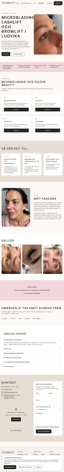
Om (34, 3)
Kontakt (50, 3)
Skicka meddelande (43, 431)
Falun (20, 318)
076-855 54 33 (8, 389)
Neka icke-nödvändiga (25, 467)
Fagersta (27, 318)
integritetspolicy (55, 427)
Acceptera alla (10, 467)
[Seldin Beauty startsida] (8, 3)
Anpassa (38, 467)
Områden (41, 3)
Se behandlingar (17, 54)
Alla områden (36, 318)
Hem (17, 3)
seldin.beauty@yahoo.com (11, 392)
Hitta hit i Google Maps (16, 430)
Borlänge (12, 318)
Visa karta (16, 419)
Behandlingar (26, 3)
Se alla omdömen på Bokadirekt (32, 293)
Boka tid (58, 3)
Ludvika (5, 318)
